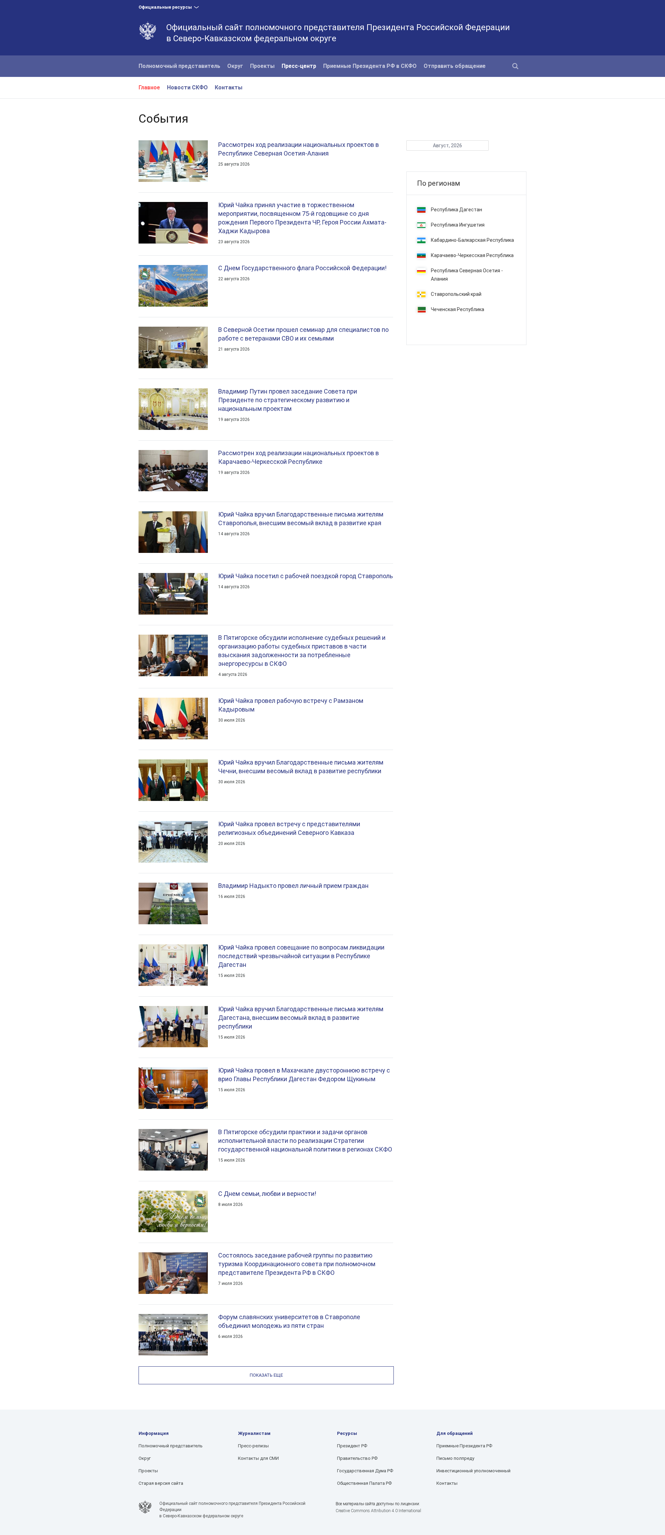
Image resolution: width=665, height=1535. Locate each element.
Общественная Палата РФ (364, 1483)
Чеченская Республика (457, 309)
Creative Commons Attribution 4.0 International (378, 1510)
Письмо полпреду (455, 1458)
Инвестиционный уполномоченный (473, 1470)
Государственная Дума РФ (365, 1470)
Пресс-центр (299, 66)
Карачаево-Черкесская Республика (472, 255)
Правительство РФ (357, 1458)
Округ (235, 66)
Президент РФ (352, 1445)
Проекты (262, 66)
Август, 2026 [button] (447, 145)
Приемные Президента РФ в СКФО (370, 66)
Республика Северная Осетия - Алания (467, 275)
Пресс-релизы (253, 1445)
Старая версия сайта (161, 1483)
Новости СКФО (187, 87)
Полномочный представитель (179, 66)
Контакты (228, 87)
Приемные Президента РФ (464, 1445)
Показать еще (266, 1375)
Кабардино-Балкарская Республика (472, 240)
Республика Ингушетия (458, 225)
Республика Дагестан (456, 209)
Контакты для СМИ (258, 1458)
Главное (149, 87)
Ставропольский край (456, 294)
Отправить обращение (455, 66)
